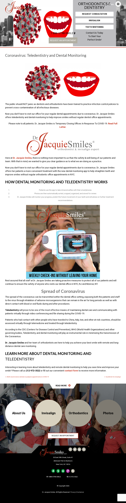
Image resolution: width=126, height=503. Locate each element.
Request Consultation (94, 14)
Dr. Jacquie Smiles (22, 158)
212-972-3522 (73, 477)
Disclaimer (80, 492)
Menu (111, 4)
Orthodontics (78, 413)
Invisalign (94, 20)
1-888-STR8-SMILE (62, 33)
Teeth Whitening (94, 27)
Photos (108, 413)
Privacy (72, 492)
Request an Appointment (63, 40)
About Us (18, 413)
